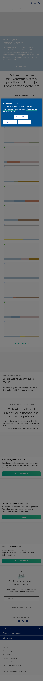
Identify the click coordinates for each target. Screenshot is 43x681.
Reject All (24, 122)
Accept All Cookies (10, 122)
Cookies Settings (21, 117)
